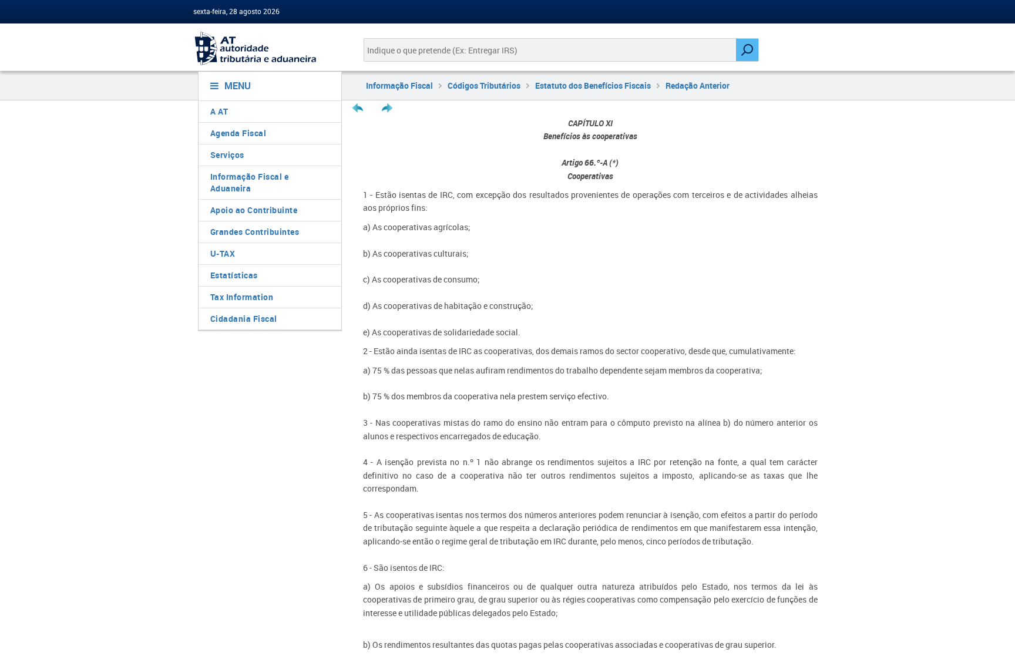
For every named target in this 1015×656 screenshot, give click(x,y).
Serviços (227, 154)
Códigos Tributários (484, 85)
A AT (219, 111)
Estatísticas (234, 275)
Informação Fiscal (399, 85)
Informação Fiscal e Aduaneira (249, 182)
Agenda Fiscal (238, 133)
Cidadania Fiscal (243, 318)
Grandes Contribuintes (255, 231)
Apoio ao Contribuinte (254, 210)
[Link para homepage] (265, 48)
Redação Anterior (698, 85)
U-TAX (223, 253)
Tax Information (242, 296)
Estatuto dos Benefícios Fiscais (593, 85)
